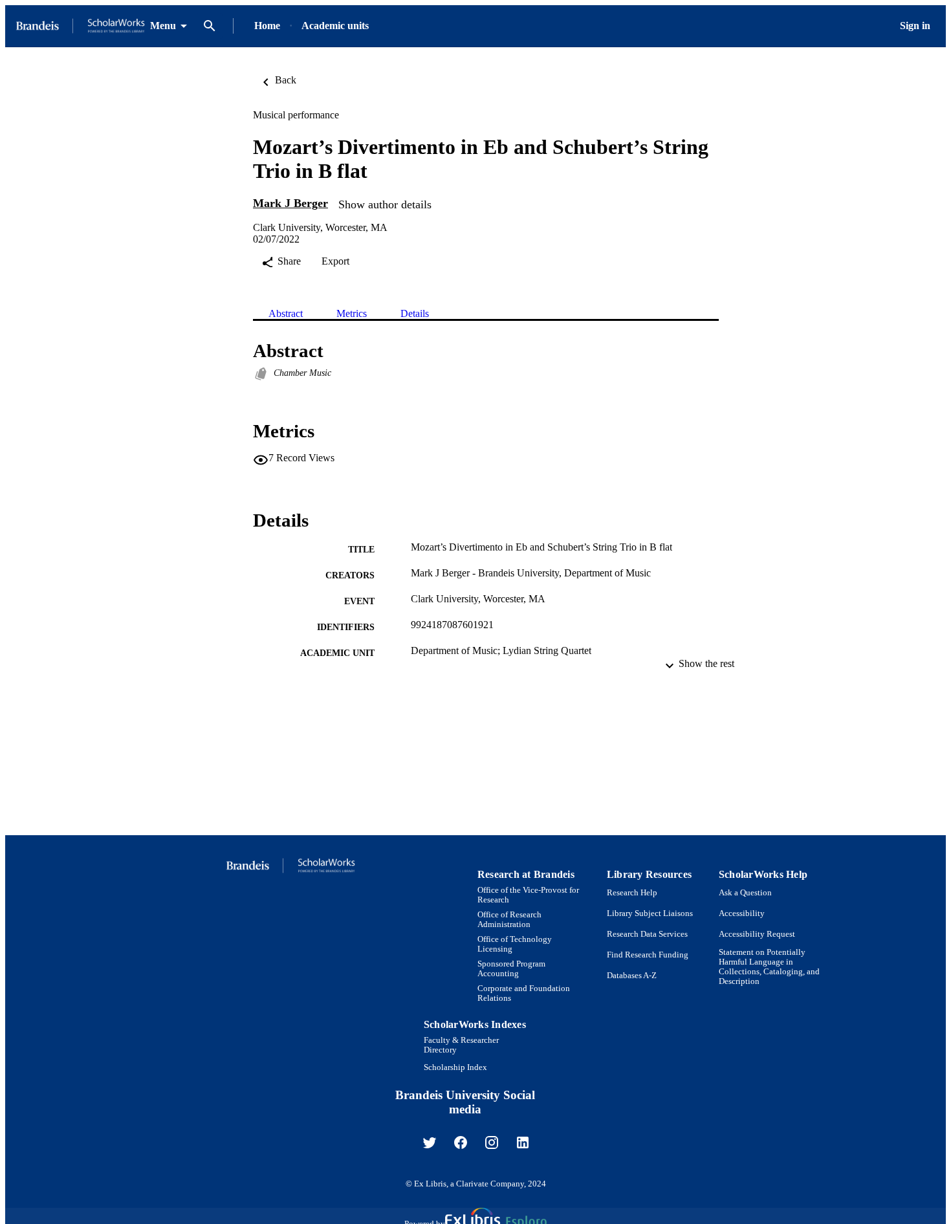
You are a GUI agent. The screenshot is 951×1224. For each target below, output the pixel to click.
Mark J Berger (290, 203)
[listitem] (429, 1142)
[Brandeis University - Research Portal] (80, 26)
